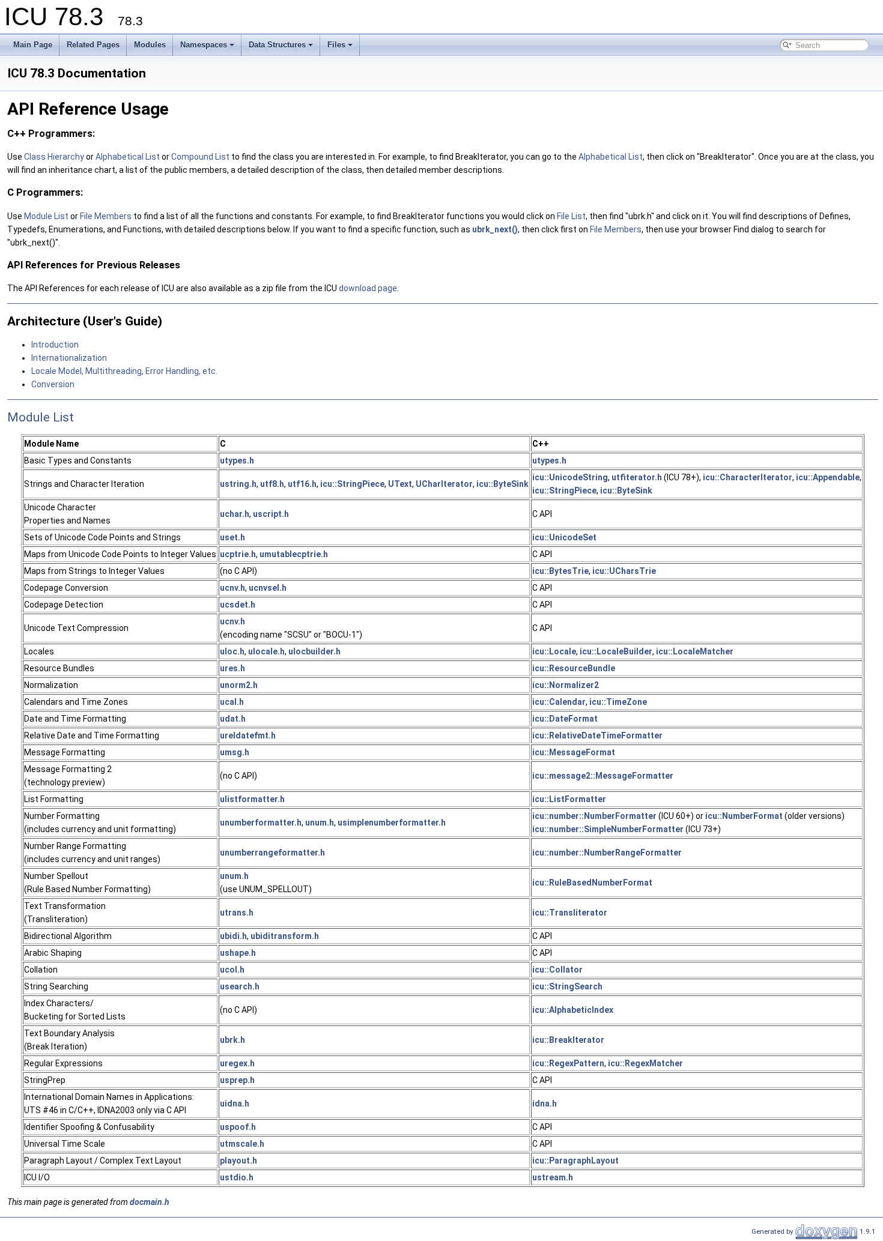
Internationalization (69, 358)
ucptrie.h (238, 554)
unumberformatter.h (261, 822)
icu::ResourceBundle (573, 668)
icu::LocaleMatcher (694, 651)
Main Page (32, 44)
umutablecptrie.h (293, 554)
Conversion (52, 384)
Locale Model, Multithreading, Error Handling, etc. (124, 371)
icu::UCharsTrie (624, 571)
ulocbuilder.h (314, 651)
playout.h (238, 1160)
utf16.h (302, 484)
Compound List (200, 157)
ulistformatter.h (252, 799)
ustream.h (552, 1177)
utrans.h (236, 912)
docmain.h (149, 1202)
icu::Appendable (828, 477)
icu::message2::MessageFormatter (602, 776)
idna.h (544, 1103)
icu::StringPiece (352, 484)
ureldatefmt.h (248, 735)
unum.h (319, 822)
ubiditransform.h (284, 936)
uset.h (232, 537)
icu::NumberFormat (744, 816)
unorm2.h (239, 685)
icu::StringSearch (567, 986)
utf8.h (272, 484)
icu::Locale (554, 651)
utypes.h (237, 460)
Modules (150, 44)
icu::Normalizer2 (565, 685)
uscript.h (271, 514)
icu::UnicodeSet (564, 537)
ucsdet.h (237, 604)
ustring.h (238, 484)
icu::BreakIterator (568, 1040)
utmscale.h (242, 1144)
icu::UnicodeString (570, 477)
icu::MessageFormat (573, 752)
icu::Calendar (559, 702)
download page (368, 288)
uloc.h (232, 651)
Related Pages (93, 44)
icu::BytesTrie (560, 571)
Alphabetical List (129, 157)
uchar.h (234, 514)
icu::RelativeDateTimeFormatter (597, 735)
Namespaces (203, 44)
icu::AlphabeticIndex (572, 1010)
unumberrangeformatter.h (272, 852)
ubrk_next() (495, 229)
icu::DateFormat (565, 718)
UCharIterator (444, 484)
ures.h (232, 668)
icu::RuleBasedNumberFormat (592, 882)
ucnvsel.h (268, 588)
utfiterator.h (636, 477)
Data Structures (277, 44)
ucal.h (232, 702)
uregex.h (237, 1063)
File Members (106, 216)
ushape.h (238, 953)
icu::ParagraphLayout (575, 1160)
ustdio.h (236, 1177)
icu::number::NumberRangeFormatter (607, 852)
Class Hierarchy (54, 157)
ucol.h (232, 969)
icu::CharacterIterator (747, 477)
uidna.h (234, 1103)
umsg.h (234, 752)
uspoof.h (238, 1127)
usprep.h (237, 1080)
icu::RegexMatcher (645, 1063)
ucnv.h (232, 588)
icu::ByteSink (502, 484)
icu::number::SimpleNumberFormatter (608, 829)
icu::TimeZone (618, 702)
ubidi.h (233, 936)
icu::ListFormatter (569, 799)
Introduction (55, 344)
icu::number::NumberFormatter (594, 816)
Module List (46, 216)
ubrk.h (232, 1040)
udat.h (233, 718)
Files (336, 44)
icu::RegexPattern (568, 1063)
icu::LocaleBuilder (616, 651)
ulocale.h (266, 651)
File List (571, 216)
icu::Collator (557, 969)
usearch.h (239, 986)
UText (400, 484)
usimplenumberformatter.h (392, 822)
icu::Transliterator (569, 912)
